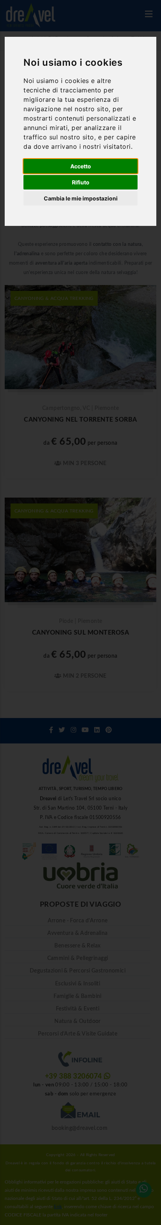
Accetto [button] (80, 166)
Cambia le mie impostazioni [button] (81, 198)
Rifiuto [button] (80, 182)
